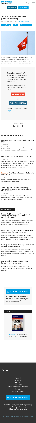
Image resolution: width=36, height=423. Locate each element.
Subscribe (23, 8)
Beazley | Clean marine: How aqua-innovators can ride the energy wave (17, 245)
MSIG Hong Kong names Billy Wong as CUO (16, 156)
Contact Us (18, 384)
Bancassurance (26, 25)
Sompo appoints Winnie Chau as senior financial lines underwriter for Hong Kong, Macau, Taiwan (16, 189)
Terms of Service (18, 391)
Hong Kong (6, 25)
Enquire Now (18, 94)
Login (28, 3)
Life (15, 25)
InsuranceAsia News (22, 21)
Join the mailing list (19, 292)
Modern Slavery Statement (18, 387)
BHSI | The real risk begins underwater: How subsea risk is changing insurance (17, 231)
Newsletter (12, 8)
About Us (18, 378)
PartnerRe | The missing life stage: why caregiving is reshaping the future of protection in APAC (15, 215)
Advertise (18, 380)
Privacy (18, 389)
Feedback (18, 382)
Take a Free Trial (18, 103)
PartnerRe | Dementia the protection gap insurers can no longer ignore (16, 262)
